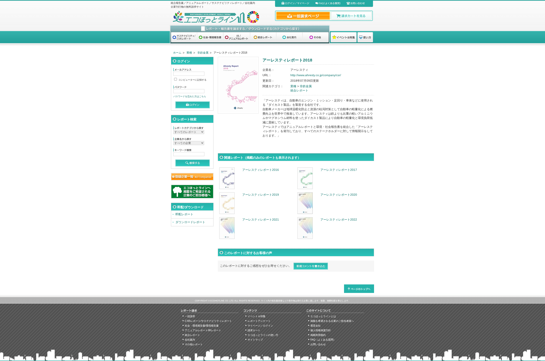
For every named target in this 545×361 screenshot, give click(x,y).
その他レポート (194, 344)
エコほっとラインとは (323, 316)
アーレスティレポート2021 (260, 219)
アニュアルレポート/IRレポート (203, 330)
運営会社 (315, 325)
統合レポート (299, 90)
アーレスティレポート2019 (260, 194)
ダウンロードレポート (190, 222)
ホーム (177, 52)
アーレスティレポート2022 (338, 219)
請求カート (254, 330)
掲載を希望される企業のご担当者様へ (332, 321)
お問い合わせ (318, 344)
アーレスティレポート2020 (338, 194)
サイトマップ (255, 339)
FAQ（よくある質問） (323, 339)
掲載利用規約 (318, 335)
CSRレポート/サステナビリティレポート (208, 321)
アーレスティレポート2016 (260, 169)
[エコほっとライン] (221, 17)
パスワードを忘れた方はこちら (189, 96)
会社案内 (190, 339)
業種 (189, 52)
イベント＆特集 (256, 316)
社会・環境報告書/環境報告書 (202, 325)
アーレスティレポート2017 (338, 169)
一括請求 (190, 316)
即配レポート (184, 214)
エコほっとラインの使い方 (263, 335)
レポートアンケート (259, 321)
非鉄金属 (202, 52)
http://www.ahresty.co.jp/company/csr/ (315, 75)
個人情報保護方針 (320, 330)
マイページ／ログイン (260, 325)
